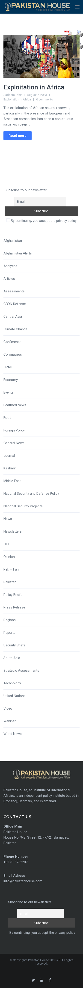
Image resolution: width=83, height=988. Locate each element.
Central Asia (12, 316)
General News (13, 443)
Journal (9, 456)
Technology (12, 683)
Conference (12, 342)
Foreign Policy (14, 430)
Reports (9, 633)
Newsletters (12, 531)
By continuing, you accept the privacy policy (43, 221)
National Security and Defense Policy (31, 493)
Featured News (14, 405)
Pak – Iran (11, 569)
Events (8, 392)
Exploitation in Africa (33, 87)
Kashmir (9, 468)
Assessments (14, 291)
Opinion (9, 557)
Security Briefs (14, 645)
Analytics (10, 266)
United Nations (14, 696)
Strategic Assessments (21, 670)
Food (7, 418)
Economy (10, 380)
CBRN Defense (14, 304)
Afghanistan (12, 241)
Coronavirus (12, 354)
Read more (18, 136)
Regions (9, 620)
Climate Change (15, 329)
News (7, 519)
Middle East (12, 481)
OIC (6, 544)
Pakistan (9, 582)
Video (7, 708)
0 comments (44, 99)
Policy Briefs (12, 595)
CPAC (7, 367)
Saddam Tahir (12, 95)
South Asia (11, 658)
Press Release (14, 607)
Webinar (9, 721)
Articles (9, 279)
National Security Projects (23, 506)
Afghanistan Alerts (17, 253)
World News (12, 734)
